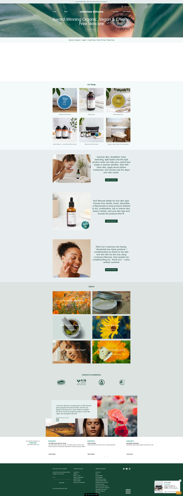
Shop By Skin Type (91, 29)
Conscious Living (100, 484)
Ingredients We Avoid (101, 489)
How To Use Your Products (103, 487)
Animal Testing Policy (101, 481)
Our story (116, 11)
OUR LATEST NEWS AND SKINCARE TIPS (72, 305)
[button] (105, 457)
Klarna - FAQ (76, 475)
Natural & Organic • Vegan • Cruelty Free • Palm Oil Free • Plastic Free (91, 40)
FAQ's (97, 474)
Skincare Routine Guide (102, 486)
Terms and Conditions (79, 482)
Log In (128, 6)
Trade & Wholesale (78, 477)
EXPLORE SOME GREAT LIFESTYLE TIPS (111, 354)
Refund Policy (76, 479)
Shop (65, 11)
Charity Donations (100, 491)
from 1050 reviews (32, 444)
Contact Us (76, 472)
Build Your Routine (111, 180)
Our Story (98, 472)
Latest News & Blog (101, 479)
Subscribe (61, 482)
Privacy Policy (76, 481)
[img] (33, 443)
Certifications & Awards (102, 482)
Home (54, 11)
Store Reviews (99, 475)
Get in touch (126, 11)
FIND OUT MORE (111, 305)
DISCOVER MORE (111, 329)
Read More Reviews (111, 269)
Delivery (75, 474)
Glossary (98, 493)
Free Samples (99, 477)
